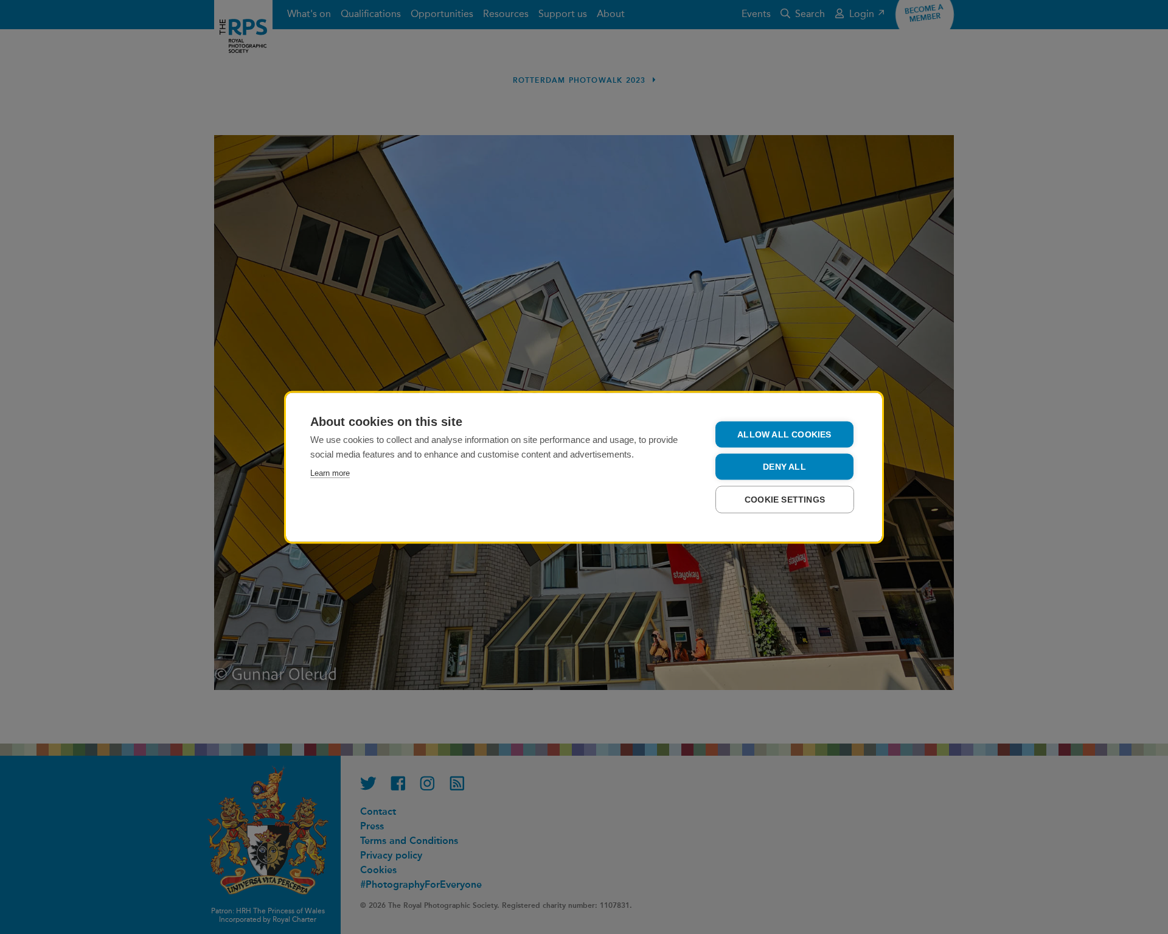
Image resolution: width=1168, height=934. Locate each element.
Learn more (330, 472)
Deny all (784, 466)
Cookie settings (785, 499)
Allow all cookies (784, 434)
